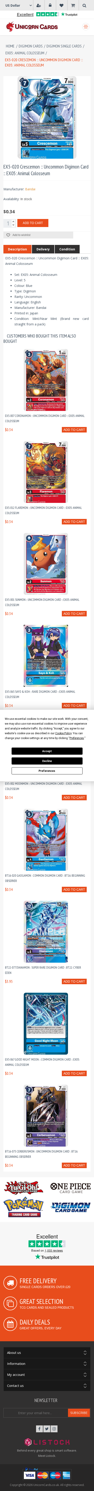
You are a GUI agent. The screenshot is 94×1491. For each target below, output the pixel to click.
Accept (47, 751)
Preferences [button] (77, 738)
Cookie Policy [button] (63, 733)
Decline (47, 761)
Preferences (47, 771)
